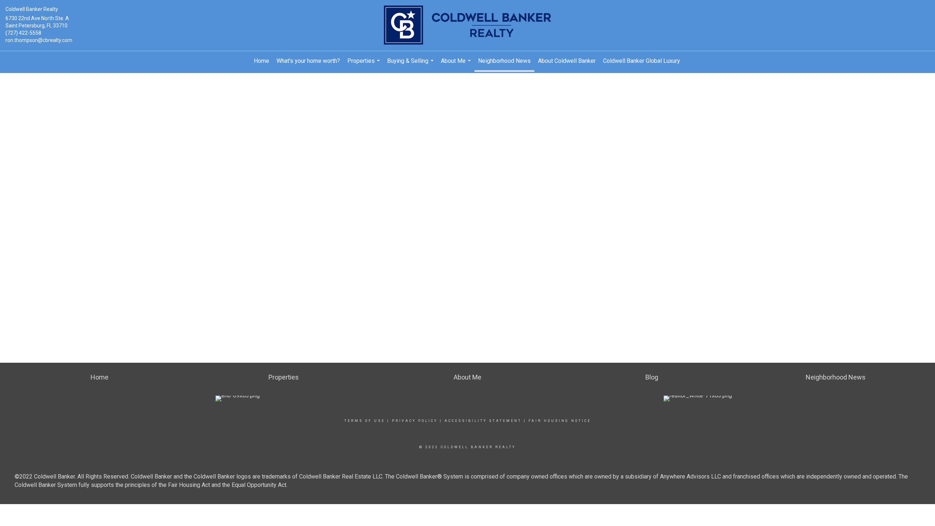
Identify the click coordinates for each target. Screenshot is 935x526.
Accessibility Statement (483, 421)
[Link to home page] (467, 25)
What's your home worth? (308, 60)
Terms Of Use (364, 421)
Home (261, 60)
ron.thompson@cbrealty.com (38, 40)
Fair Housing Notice (559, 421)
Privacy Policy (415, 421)
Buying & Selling (411, 64)
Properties (364, 64)
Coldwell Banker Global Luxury (641, 60)
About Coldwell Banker (567, 60)
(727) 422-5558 (23, 33)
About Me (457, 64)
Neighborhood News (504, 60)
